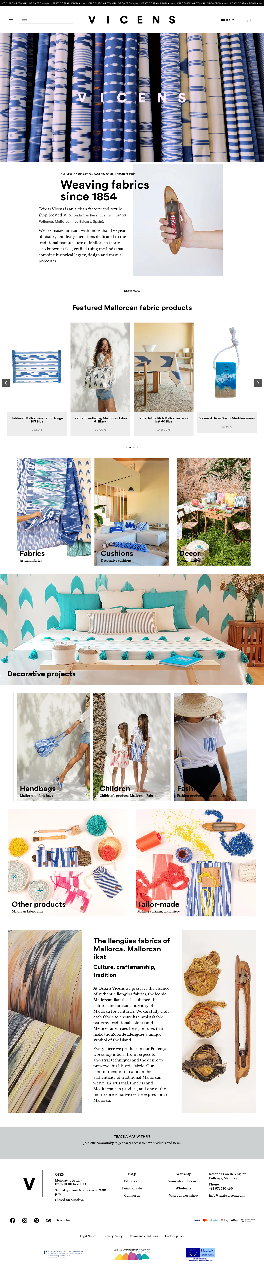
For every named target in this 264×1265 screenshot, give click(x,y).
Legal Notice (88, 1236)
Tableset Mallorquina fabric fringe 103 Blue (227, 420)
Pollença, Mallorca (223, 1178)
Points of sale (132, 1188)
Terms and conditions (144, 1236)
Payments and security (183, 1181)
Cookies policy (174, 1236)
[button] (6, 383)
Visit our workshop (183, 1195)
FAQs (132, 1174)
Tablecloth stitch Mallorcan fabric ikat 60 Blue (100, 420)
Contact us (132, 1195)
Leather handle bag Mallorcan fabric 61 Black (37, 420)
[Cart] (249, 19)
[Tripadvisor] (48, 1220)
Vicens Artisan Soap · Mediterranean (163, 418)
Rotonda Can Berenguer (227, 1174)
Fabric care (132, 1181)
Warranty (183, 1174)
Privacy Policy (112, 1236)
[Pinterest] (36, 1220)
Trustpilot (63, 1220)
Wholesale (183, 1188)
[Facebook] (13, 1220)
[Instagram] (24, 1220)
